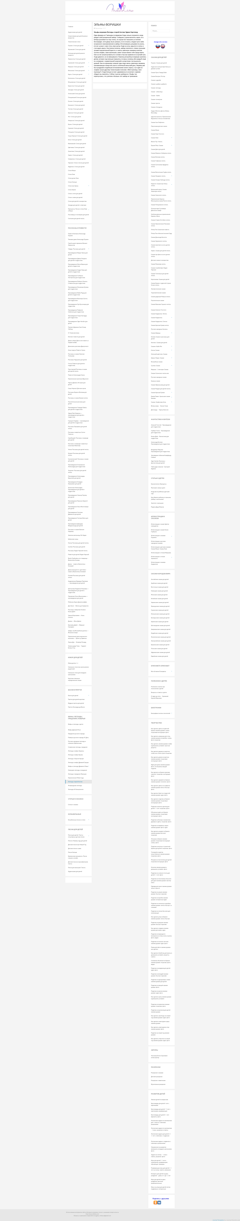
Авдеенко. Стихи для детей (76, 166)
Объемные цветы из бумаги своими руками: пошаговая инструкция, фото (159, 814)
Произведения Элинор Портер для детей (77, 496)
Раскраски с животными (158, 1080)
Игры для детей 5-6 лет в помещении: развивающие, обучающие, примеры (159, 1162)
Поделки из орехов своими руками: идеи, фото (159, 992)
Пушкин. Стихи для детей (75, 45)
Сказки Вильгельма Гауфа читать (161, 172)
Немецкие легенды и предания (77, 770)
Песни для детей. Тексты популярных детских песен (76, 836)
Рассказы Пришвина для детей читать (77, 427)
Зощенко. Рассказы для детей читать (77, 471)
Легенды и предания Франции (77, 774)
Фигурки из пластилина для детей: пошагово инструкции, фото (161, 860)
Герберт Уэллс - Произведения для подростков (160, 431)
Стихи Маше (72, 170)
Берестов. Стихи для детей (76, 86)
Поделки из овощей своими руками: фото (159, 986)
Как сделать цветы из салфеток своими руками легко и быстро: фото (160, 787)
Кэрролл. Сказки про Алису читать (159, 184)
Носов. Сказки (155, 350)
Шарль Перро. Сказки (157, 358)
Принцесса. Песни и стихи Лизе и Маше (77, 210)
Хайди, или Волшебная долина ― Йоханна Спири (78, 631)
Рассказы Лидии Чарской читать (77, 550)
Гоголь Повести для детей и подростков (76, 364)
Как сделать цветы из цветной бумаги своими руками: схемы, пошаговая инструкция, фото (160, 730)
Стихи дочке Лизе (73, 178)
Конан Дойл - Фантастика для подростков (160, 437)
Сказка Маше (155, 130)
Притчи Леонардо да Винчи (76, 707)
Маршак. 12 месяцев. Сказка (159, 369)
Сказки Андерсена (156, 317)
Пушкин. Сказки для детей (159, 63)
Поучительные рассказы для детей (76, 402)
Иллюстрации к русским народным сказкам (158, 542)
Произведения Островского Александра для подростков (76, 465)
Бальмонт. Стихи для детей (76, 105)
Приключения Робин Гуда (76, 778)
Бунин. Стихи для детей (75, 124)
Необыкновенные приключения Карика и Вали (160, 215)
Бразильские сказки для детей (160, 644)
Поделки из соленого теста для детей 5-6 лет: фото (160, 874)
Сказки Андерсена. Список (159, 321)
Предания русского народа (76, 733)
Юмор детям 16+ (73, 663)
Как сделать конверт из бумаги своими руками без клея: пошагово (160, 833)
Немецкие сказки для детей (159, 591)
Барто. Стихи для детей (75, 74)
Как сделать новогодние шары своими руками (160, 1022)
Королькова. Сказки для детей (160, 279)
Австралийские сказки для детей (161, 641)
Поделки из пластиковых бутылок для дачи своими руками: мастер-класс (161, 880)
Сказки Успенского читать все (160, 373)
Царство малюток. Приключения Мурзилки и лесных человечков (161, 117)
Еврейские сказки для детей (159, 656)
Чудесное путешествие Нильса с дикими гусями (161, 67)
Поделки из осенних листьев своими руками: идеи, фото (159, 942)
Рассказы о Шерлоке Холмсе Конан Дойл (77, 610)
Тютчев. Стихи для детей (75, 109)
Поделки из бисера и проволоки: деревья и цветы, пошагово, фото (161, 820)
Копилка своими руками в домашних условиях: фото (159, 868)
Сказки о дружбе (156, 80)
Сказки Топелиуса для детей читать (159, 274)
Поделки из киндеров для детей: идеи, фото (161, 969)
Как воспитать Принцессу (158, 484)
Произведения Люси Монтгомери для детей (78, 507)
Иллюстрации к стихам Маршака (161, 552)
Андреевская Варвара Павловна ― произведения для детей (78, 582)
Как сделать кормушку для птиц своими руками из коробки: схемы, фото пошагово (161, 738)
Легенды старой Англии (75, 781)
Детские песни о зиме (74, 848)
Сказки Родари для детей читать (161, 388)
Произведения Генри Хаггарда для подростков (77, 316)
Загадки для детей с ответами (77, 205)
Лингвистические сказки (158, 289)
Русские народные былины (159, 329)
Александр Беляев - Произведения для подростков (160, 443)
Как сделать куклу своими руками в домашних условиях (161, 997)
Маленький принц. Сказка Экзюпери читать (159, 190)
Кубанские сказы (73, 539)
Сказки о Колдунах (156, 107)
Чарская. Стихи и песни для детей (78, 163)
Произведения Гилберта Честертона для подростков (76, 276)
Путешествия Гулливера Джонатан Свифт (158, 209)
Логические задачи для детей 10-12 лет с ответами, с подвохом (161, 1135)
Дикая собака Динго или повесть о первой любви (78, 341)
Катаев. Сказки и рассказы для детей (160, 337)
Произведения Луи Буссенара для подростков (78, 305)
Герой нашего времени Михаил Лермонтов (77, 244)
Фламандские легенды (75, 785)
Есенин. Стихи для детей (75, 101)
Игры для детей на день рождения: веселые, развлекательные (158, 1181)
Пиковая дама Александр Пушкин (78, 239)
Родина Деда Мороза (157, 507)
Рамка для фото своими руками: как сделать (161, 948)
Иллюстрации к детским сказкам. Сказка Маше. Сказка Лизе (161, 548)
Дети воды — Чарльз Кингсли (159, 410)
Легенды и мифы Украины (76, 751)
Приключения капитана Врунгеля (78, 379)
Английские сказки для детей (160, 579)
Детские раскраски (156, 1076)
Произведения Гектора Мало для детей (78, 519)
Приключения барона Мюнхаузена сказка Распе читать (161, 200)
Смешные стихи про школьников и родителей (78, 668)
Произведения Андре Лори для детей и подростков (77, 271)
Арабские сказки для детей (159, 583)
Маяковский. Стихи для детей (77, 143)
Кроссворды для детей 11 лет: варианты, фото (160, 1115)
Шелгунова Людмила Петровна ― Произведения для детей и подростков (78, 590)
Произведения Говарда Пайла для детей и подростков (77, 408)
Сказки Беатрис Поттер (158, 76)
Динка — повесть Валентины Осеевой (76, 565)
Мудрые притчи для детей (76, 703)
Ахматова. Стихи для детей (76, 151)
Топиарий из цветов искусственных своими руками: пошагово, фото (160, 854)
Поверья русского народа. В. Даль (78, 737)
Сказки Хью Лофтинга (157, 122)
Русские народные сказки (158, 377)
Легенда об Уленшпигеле (75, 789)
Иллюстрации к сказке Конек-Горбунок (160, 530)
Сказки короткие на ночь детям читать (160, 246)
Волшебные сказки (156, 362)
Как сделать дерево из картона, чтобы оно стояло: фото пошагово (161, 752)
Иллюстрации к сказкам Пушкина (158, 536)
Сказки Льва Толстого (157, 134)
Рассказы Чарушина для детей (77, 359)
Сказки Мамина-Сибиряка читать (161, 153)
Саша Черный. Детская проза (77, 388)
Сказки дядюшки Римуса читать (160, 296)
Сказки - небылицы (157, 91)
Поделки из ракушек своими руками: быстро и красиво (159, 923)
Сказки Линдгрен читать (158, 176)
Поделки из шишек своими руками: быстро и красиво (159, 893)
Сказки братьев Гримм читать (160, 325)
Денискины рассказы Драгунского (78, 346)
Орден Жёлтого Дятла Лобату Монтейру (160, 112)
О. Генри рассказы (73, 333)
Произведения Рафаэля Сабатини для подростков (76, 311)
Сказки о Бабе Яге (156, 346)
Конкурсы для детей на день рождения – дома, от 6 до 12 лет (160, 1174)
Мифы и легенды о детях (75, 724)
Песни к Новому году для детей (77, 841)
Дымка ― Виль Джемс (74, 621)
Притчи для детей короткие (76, 699)
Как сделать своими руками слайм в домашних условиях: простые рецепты (161, 745)
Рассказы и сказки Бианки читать (78, 398)
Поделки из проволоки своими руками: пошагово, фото (160, 1005)
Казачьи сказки (155, 381)
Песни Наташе (72, 852)
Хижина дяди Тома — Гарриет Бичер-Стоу (77, 647)
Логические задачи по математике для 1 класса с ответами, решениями (161, 1122)
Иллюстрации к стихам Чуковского (158, 557)
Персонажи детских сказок (159, 126)
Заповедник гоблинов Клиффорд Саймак (161, 456)
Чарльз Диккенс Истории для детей (77, 383)
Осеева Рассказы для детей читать (76, 576)
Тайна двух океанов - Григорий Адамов (160, 467)
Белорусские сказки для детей (160, 618)
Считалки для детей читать (76, 218)
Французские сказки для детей (160, 606)
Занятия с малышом (157, 503)
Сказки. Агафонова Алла (158, 402)
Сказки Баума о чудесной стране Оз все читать (161, 284)
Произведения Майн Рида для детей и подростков (77, 293)
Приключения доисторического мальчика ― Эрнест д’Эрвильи (77, 637)
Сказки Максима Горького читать (161, 304)
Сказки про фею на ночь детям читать (160, 255)
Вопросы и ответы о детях (159, 692)
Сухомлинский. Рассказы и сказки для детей (78, 460)
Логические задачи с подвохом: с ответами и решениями (161, 1142)
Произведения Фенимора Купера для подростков (78, 288)
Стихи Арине (72, 189)
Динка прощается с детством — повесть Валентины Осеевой (77, 570)
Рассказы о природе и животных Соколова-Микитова (78, 444)
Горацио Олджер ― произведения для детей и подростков (78, 421)
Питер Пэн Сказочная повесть (160, 229)
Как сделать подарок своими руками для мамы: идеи (159, 929)
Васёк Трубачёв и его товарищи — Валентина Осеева (78, 559)
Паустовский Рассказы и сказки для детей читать (77, 370)
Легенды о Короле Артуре (76, 758)
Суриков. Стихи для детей (76, 128)
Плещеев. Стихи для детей (76, 132)
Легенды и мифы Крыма (75, 755)
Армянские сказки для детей (159, 621)
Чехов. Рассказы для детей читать (78, 449)
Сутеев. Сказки (155, 365)
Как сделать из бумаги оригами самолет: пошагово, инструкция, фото (160, 774)
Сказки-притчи (155, 103)
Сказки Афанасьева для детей (160, 385)
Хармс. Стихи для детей (75, 155)
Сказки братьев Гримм (158, 392)
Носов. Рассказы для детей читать (78, 543)
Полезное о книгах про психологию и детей (158, 687)
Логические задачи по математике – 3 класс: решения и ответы (161, 1129)
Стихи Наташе (72, 182)
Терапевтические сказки (158, 293)
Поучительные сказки (157, 300)
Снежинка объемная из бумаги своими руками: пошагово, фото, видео (161, 962)
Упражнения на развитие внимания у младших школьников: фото (161, 1149)
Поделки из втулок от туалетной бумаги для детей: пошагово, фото (161, 847)
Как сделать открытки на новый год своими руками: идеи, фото (160, 1039)
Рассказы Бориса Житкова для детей (77, 393)
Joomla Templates (218, 1220)
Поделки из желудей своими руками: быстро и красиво (159, 975)
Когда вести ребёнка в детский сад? (160, 492)
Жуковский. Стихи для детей (76, 49)
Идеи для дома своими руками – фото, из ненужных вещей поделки (161, 766)
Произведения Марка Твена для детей (78, 253)
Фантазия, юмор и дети (158, 488)
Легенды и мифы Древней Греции (78, 762)
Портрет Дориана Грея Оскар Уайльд (77, 328)
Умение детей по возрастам (159, 1099)
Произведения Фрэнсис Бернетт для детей (78, 502)
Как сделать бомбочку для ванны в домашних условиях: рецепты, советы (161, 955)
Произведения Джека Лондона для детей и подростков (77, 259)
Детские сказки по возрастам (159, 260)
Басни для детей (73, 695)
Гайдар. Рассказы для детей (76, 249)
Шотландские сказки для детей (160, 625)
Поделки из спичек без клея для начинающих (160, 912)
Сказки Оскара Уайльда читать (160, 180)
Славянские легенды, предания (77, 747)
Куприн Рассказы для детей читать (76, 454)
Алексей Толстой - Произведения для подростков (161, 426)
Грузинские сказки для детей (159, 610)
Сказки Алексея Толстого (158, 310)
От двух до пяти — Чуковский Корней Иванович (159, 697)
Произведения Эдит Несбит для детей (77, 322)
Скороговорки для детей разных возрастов (78, 37)
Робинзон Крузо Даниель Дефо (77, 602)
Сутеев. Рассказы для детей (76, 547)
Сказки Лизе (154, 138)
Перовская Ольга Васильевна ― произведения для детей (78, 597)
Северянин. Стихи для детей (77, 159)
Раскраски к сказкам (157, 1072)
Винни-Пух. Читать (156, 141)
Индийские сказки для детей (159, 633)
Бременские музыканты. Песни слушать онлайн (77, 857)
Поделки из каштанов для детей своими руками (160, 1011)
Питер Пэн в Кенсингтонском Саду (161, 233)
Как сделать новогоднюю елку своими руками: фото (160, 1028)
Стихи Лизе (71, 174)
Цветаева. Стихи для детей (76, 147)
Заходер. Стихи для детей (76, 89)
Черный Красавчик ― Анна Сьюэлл (76, 616)
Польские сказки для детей (159, 648)
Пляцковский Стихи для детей (77, 97)
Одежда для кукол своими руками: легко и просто (161, 887)
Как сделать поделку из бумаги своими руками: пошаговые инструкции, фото (160, 800)
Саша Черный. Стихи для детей (77, 136)
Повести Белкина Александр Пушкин (76, 234)
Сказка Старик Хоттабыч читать (160, 220)
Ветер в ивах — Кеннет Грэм (159, 406)
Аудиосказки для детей (75, 32)
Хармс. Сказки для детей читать (160, 250)
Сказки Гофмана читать (158, 161)
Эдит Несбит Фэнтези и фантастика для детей (158, 462)
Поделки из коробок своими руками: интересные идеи (159, 898)
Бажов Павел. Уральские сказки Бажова (160, 397)
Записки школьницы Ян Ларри (77, 535)
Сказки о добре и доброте (159, 84)
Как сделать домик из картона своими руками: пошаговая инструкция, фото (160, 759)
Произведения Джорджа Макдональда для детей (75, 524)
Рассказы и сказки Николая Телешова (76, 355)
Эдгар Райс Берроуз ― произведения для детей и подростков (76, 415)
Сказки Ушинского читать (158, 195)
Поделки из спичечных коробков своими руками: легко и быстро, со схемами (161, 905)
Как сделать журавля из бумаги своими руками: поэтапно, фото (160, 781)
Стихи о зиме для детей (75, 197)
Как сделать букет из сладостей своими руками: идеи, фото (160, 794)
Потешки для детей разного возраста (76, 54)
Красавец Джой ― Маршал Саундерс (76, 626)
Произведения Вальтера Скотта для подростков (77, 299)
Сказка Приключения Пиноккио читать (160, 224)
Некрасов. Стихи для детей (76, 120)
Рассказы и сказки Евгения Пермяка (76, 530)
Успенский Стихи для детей (76, 93)
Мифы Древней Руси (74, 730)
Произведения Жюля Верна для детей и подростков (78, 265)
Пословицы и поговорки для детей (78, 214)
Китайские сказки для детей (159, 598)
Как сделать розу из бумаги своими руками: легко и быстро (160, 917)
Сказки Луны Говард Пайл (159, 72)
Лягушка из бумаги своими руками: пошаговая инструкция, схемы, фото (160, 840)
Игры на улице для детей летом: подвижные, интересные (161, 1188)
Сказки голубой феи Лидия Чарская (159, 269)
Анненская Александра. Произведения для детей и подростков (76, 489)
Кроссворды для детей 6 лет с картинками (160, 1104)
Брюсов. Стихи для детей (75, 113)
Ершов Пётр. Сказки (157, 145)
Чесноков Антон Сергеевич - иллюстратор (159, 1056)
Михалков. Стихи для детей (76, 70)
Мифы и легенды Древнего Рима (78, 766)
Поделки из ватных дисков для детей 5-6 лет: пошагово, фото (160, 807)
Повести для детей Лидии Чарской (78, 554)
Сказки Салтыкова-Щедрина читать (159, 165)
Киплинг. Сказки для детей (159, 342)
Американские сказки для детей (160, 629)
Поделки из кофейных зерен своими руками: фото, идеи (159, 826)
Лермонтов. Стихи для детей (76, 59)
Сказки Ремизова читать (158, 264)
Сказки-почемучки (156, 99)
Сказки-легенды (156, 88)
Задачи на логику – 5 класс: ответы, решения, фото (159, 1155)
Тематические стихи (74, 41)
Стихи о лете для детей (75, 193)
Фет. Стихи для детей (74, 116)
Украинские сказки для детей (160, 602)
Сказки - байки (155, 95)
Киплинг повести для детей (76, 336)
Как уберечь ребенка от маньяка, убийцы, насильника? (161, 498)
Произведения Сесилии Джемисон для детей (75, 513)
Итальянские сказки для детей (160, 614)
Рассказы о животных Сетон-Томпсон (77, 433)
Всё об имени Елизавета (158, 671)
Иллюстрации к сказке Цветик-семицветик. (160, 525)
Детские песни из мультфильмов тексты (78, 862)
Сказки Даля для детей (158, 149)
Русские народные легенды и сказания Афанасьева (77, 742)
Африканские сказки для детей (160, 652)
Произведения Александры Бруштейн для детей (76, 477)
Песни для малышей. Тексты (76, 867)
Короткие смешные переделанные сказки (74, 679)
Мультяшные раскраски (158, 1084)
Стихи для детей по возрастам (77, 201)
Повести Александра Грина (76, 375)
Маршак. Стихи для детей (76, 66)
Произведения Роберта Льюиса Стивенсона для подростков (77, 282)
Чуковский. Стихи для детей (76, 63)
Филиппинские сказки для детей (161, 637)
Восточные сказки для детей (159, 587)
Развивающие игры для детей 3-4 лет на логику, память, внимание (161, 1169)
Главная (70, 26)
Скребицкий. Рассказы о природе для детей (78, 439)
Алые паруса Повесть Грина (76, 350)
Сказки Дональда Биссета (159, 237)
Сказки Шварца (155, 333)
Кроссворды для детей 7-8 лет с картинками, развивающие (160, 1110)
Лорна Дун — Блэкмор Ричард (77, 642)
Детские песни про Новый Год (77, 844)
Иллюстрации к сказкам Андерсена (158, 563)
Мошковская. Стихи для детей (77, 82)
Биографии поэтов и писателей (160, 713)
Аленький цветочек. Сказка (159, 354)
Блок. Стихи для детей (75, 139)
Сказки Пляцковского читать (159, 204)
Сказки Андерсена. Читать (159, 314)
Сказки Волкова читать (158, 157)
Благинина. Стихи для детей (76, 78)
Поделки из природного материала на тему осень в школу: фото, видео (161, 935)
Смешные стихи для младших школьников (77, 673)
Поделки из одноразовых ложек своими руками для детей (160, 980)
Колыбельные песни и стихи (76, 820)
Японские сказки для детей (159, 594)
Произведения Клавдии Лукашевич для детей (75, 483)
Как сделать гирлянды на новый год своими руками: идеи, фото (160, 1016)
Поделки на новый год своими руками (160, 1034)
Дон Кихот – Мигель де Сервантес (78, 606)
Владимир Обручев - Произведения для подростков (160, 450)
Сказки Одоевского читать (159, 241)
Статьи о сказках (73, 804)
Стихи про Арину (73, 186)
